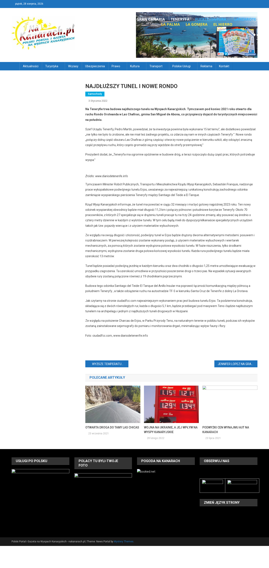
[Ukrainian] (218, 519)
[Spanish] (213, 519)
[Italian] (229, 512)
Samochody (95, 93)
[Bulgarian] (202, 512)
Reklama (206, 66)
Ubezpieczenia (95, 66)
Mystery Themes (123, 541)
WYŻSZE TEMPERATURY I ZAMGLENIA (110, 364)
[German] (224, 512)
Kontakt (224, 66)
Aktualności (30, 66)
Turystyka (51, 66)
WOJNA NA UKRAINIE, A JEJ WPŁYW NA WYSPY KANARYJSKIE (171, 430)
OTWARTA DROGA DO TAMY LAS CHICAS (112, 427)
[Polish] (202, 519)
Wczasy (73, 66)
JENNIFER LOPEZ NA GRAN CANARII (237, 364)
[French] (218, 512)
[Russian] (207, 519)
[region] (40, 498)
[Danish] (207, 512)
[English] (213, 512)
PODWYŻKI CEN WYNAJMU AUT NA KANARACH (225, 430)
